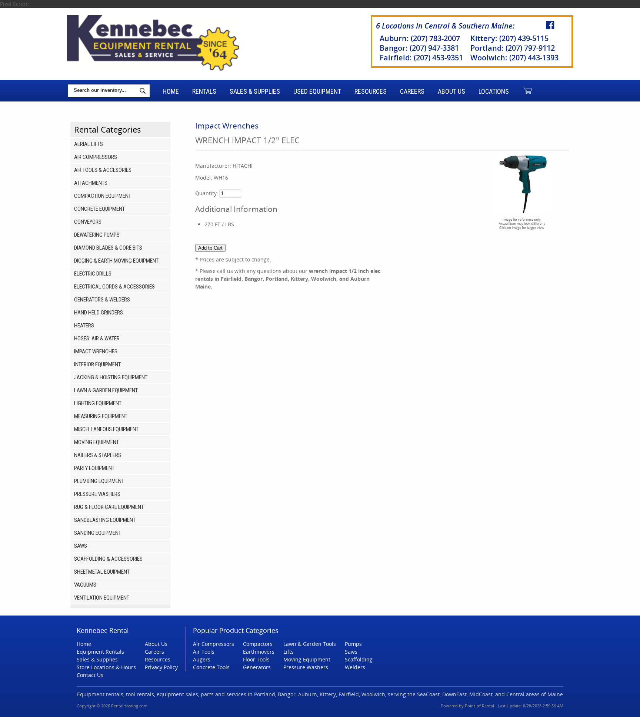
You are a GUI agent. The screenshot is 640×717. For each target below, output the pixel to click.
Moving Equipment (96, 442)
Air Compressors (95, 157)
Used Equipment (317, 91)
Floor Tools (256, 659)
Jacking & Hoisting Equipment (110, 377)
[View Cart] (527, 90)
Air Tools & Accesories (102, 170)
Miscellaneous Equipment (106, 429)
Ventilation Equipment (101, 597)
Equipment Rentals (100, 651)
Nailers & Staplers (97, 455)
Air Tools (203, 651)
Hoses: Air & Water (97, 338)
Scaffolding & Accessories (108, 559)
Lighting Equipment (97, 403)
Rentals (204, 91)
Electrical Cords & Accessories (114, 286)
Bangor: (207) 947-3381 (419, 48)
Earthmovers (258, 651)
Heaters (84, 325)
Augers (201, 659)
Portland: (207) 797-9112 (512, 48)
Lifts (288, 651)
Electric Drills (92, 273)
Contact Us (90, 674)
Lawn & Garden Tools (309, 643)
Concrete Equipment (99, 209)
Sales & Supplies (255, 91)
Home (171, 91)
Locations (494, 91)
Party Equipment (94, 468)
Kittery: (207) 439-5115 (509, 38)
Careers (412, 91)
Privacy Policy (161, 667)
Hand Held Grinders (98, 312)
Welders (355, 667)
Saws (80, 546)
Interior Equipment (97, 364)
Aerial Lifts (88, 144)
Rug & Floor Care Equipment (109, 507)
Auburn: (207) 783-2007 (420, 38)
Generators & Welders (102, 299)
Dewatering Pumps (97, 234)
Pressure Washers (97, 494)
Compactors (258, 643)
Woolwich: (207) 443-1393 (514, 58)
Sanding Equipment (97, 533)
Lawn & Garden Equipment (106, 390)
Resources (370, 91)
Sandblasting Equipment (105, 520)
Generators (257, 667)
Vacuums (85, 584)
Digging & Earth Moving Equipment (116, 260)
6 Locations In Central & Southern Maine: (445, 26)
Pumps (353, 643)
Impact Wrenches (95, 351)
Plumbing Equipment (99, 481)
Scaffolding (359, 659)
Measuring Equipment (100, 416)
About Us (451, 91)
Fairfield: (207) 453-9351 (421, 58)
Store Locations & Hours (106, 667)
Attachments (90, 183)
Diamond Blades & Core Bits (108, 247)
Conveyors (87, 222)
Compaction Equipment (102, 196)
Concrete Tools (211, 667)
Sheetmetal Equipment (102, 571)
